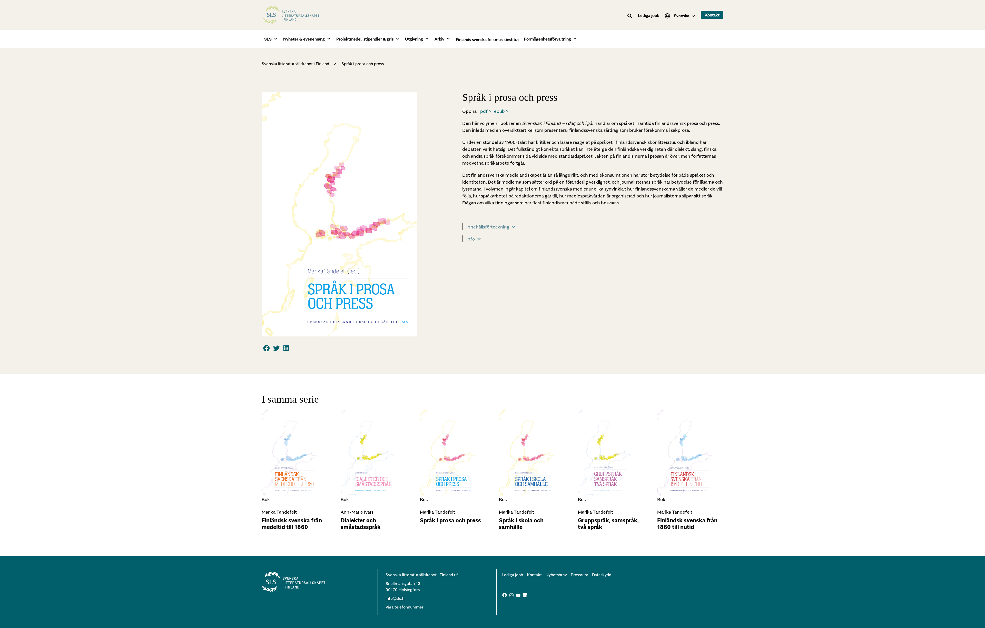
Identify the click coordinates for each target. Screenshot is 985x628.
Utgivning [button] (414, 39)
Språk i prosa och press (450, 520)
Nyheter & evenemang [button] (304, 39)
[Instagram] (511, 595)
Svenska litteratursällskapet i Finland (295, 63)
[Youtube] (518, 595)
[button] (630, 16)
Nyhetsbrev (556, 574)
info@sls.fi (395, 598)
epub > (501, 111)
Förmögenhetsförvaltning (547, 39)
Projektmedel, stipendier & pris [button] (364, 39)
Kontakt (534, 574)
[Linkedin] (525, 595)
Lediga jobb (648, 15)
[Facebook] (504, 595)
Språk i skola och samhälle (521, 523)
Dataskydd (601, 574)
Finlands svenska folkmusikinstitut (487, 39)
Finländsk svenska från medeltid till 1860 (292, 523)
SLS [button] (268, 39)
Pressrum (579, 574)
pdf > (485, 111)
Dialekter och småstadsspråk (361, 523)
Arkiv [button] (439, 39)
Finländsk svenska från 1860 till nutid (687, 523)
